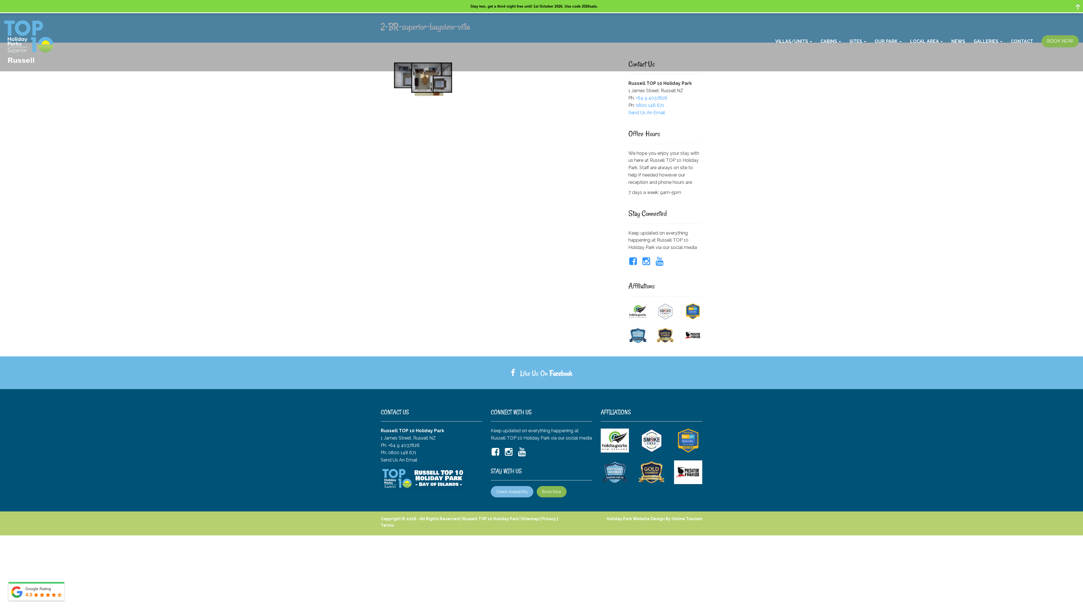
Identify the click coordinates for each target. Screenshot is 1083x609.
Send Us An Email (646, 112)
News (958, 41)
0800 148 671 (650, 105)
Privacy (549, 519)
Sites (856, 41)
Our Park (887, 41)
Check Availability (512, 491)
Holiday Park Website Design (636, 519)
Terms (387, 525)
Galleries (987, 41)
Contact (1022, 41)
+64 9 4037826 (651, 98)
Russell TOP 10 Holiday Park (491, 519)
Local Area (925, 41)
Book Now (551, 491)
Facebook (560, 373)
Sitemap (530, 519)
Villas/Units (792, 41)
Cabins (829, 41)
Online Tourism (687, 519)
